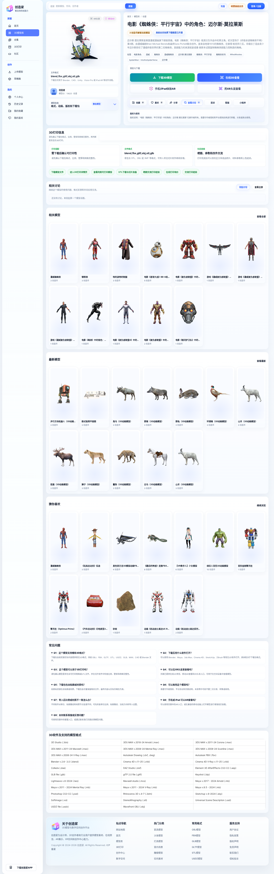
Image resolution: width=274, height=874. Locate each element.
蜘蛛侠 (157, 54)
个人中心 (18, 97)
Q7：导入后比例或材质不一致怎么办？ (73, 700)
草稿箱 (17, 78)
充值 (223, 6)
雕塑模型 (158, 852)
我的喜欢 (18, 117)
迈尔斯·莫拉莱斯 (185, 54)
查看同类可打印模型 (103, 172)
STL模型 (196, 852)
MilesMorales (236, 54)
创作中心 (120, 852)
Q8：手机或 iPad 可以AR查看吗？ (180, 700)
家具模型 (158, 829)
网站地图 (120, 829)
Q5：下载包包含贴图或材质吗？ (70, 684)
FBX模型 (196, 835)
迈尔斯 (165, 60)
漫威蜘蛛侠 (169, 54)
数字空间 (120, 858)
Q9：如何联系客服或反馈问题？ (70, 715)
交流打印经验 (191, 172)
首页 (16, 25)
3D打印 (18, 46)
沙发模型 (158, 835)
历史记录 (18, 103)
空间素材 (158, 858)
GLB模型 (196, 841)
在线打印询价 (172, 172)
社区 (16, 53)
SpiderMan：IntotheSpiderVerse (143, 60)
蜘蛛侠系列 (221, 54)
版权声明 (234, 841)
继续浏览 (261, 505)
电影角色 (137, 54)
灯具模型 (158, 841)
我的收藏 (18, 110)
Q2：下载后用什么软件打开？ (178, 652)
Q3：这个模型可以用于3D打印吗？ (71, 669)
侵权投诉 (234, 858)
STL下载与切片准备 (127, 172)
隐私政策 (234, 835)
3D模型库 (19, 32)
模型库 (137, 16)
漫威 (148, 54)
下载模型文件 (57, 172)
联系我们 (234, 852)
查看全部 (259, 187)
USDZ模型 (197, 858)
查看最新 (261, 361)
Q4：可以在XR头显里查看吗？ (178, 669)
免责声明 (234, 847)
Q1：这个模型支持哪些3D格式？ (70, 652)
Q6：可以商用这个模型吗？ (176, 684)
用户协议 (234, 829)
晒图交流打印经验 (151, 172)
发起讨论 (243, 187)
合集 (16, 39)
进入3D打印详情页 (182, 137)
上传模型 (18, 71)
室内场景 (158, 847)
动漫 (144, 16)
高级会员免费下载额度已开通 (169, 32)
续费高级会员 (237, 6)
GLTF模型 (197, 847)
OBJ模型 (196, 829)
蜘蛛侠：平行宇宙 (204, 54)
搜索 (130, 6)
